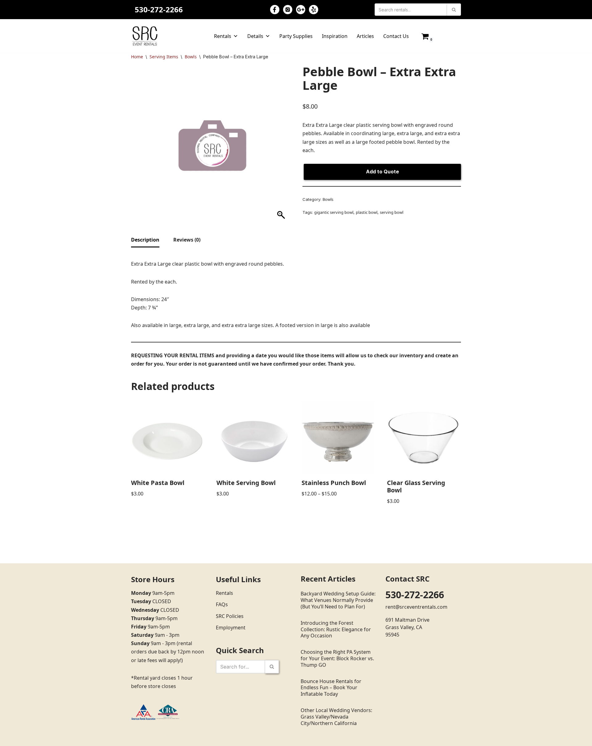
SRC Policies (230, 616)
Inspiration (334, 36)
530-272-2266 (159, 9)
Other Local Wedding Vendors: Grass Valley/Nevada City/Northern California (336, 717)
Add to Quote (382, 171)
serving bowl (391, 212)
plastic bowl (366, 212)
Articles (365, 36)
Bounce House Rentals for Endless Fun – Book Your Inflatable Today (331, 688)
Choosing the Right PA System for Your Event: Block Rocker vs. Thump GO (337, 658)
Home (137, 57)
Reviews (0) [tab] (186, 239)
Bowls (191, 57)
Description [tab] (145, 239)
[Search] (454, 9)
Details (255, 36)
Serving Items (164, 57)
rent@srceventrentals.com (416, 606)
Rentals (222, 36)
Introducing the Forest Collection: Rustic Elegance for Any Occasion (336, 629)
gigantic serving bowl (333, 212)
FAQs (222, 604)
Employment (230, 627)
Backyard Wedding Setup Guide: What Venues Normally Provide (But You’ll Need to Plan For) (338, 600)
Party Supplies (296, 36)
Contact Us (396, 36)
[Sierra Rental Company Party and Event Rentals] (145, 36)
